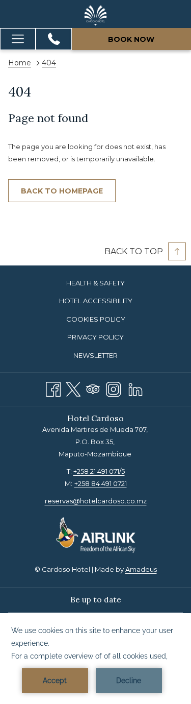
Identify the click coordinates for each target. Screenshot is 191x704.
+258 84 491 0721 (100, 483)
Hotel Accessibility (95, 301)
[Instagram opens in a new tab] (113, 388)
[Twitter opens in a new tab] (73, 388)
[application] (95, 658)
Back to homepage (62, 191)
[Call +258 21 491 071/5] (54, 39)
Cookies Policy (95, 319)
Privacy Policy (95, 337)
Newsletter (95, 355)
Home (19, 62)
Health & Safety (95, 283)
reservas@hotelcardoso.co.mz (96, 501)
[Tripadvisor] (93, 388)
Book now (131, 39)
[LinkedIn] (135, 388)
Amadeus (141, 569)
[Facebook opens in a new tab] (53, 388)
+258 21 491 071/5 (99, 471)
